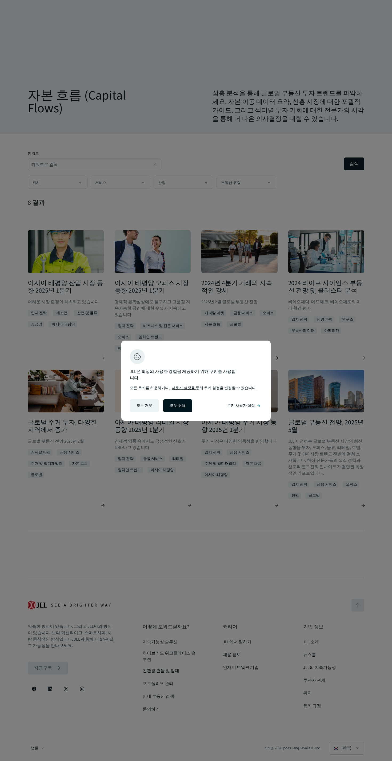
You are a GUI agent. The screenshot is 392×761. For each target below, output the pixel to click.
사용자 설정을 (184, 388)
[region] (196, 381)
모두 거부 (144, 405)
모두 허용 (178, 405)
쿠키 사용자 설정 (244, 406)
